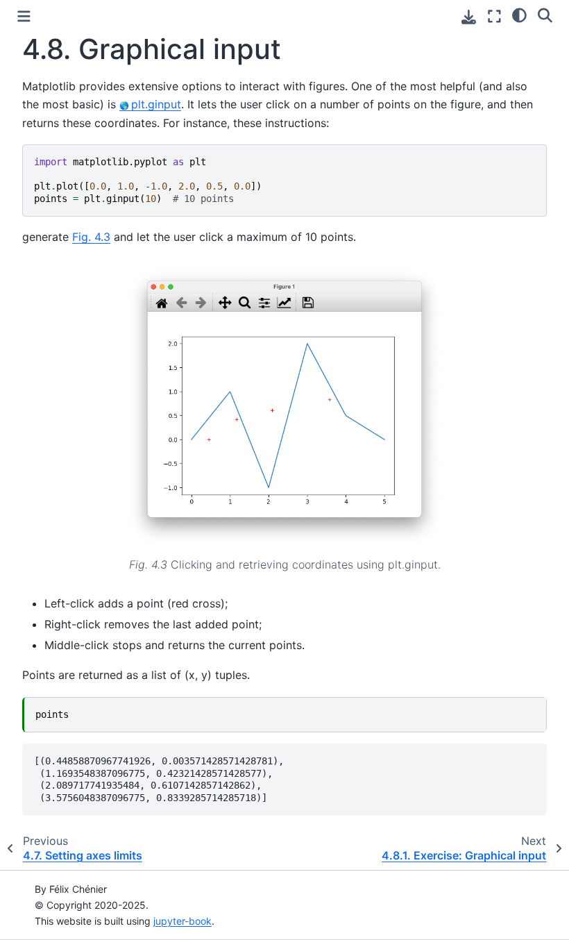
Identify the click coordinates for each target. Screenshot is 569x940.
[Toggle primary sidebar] (24, 16)
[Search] (545, 14)
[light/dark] (519, 14)
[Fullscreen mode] (494, 16)
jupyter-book (182, 921)
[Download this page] (469, 17)
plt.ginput (156, 104)
